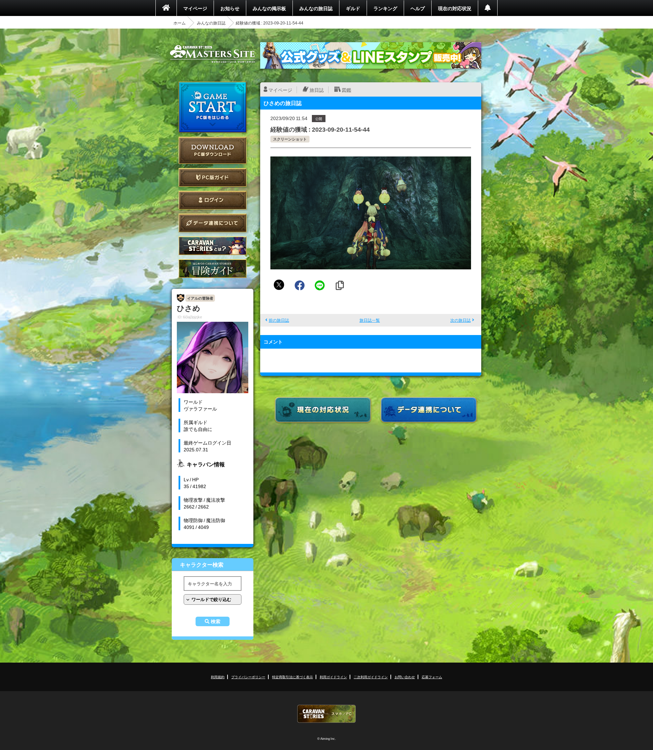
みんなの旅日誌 (316, 8)
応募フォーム (432, 676)
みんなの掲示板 (269, 8)
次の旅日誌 (460, 320)
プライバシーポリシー (248, 676)
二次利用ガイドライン (371, 676)
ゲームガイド (213, 268)
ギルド (353, 8)
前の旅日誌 (279, 320)
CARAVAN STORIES (326, 714)
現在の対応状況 (454, 8)
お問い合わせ (405, 676)
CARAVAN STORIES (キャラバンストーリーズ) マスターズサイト (212, 54)
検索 (215, 621)
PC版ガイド (213, 177)
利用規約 (217, 676)
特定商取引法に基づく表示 (292, 676)
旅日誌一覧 (369, 320)
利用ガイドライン (333, 676)
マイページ (195, 8)
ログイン (213, 200)
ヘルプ (418, 8)
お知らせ (229, 8)
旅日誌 (316, 89)
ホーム (179, 23)
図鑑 (346, 89)
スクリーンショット (290, 139)
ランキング (385, 8)
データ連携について (213, 223)
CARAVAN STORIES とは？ (213, 245)
